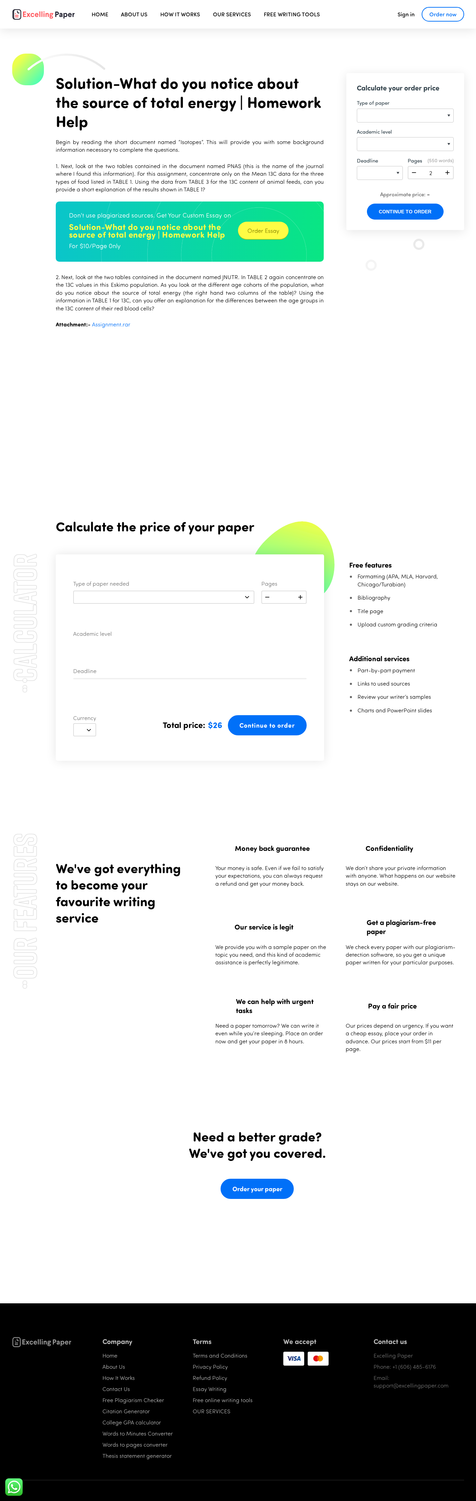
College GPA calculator (131, 1422)
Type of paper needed (101, 584)
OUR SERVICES (232, 14)
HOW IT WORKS (180, 14)
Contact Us (116, 1388)
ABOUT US (134, 14)
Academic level (92, 634)
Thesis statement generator (137, 1455)
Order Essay (263, 230)
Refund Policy (210, 1377)
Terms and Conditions (220, 1355)
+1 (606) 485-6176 (414, 1366)
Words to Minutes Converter (137, 1433)
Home (109, 1355)
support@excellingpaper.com (411, 1385)
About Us (113, 1366)
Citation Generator (126, 1411)
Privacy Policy (210, 1366)
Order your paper (257, 1189)
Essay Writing (210, 1388)
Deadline (85, 671)
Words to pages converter (135, 1444)
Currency (84, 718)
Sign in (406, 14)
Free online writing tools (223, 1400)
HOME (100, 14)
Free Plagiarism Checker (133, 1400)
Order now (442, 14)
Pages (269, 584)
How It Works (118, 1377)
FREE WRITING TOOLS (292, 14)
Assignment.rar (111, 324)
